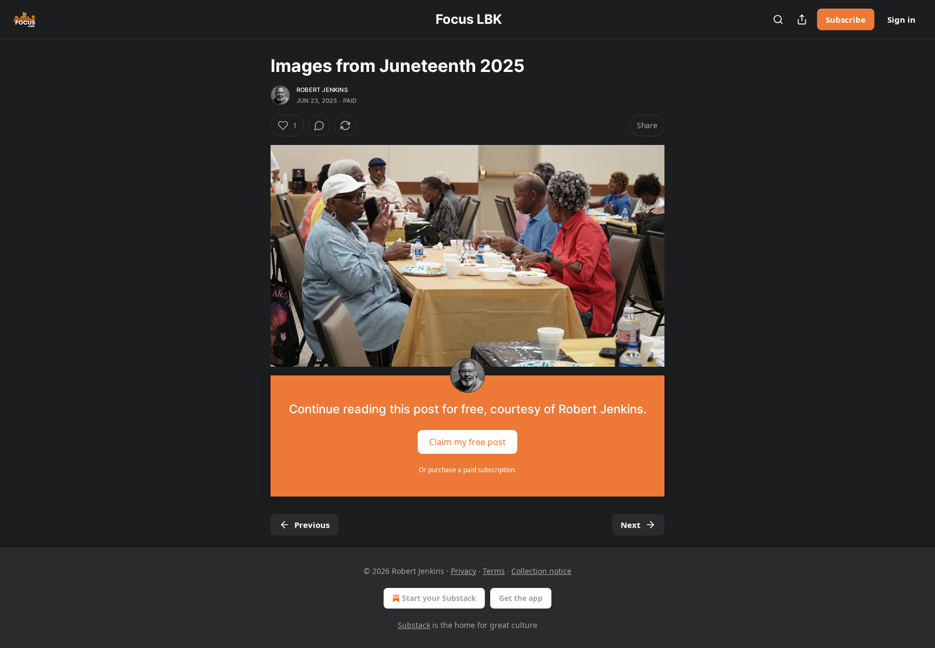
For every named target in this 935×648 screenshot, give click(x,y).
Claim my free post (467, 441)
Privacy (463, 571)
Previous (312, 524)
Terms (494, 571)
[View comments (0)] (319, 125)
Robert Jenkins (322, 90)
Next (631, 524)
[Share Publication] (802, 19)
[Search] (778, 19)
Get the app (521, 598)
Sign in (901, 19)
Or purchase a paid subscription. (467, 469)
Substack (414, 625)
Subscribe (846, 19)
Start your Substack (439, 598)
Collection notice (541, 571)
